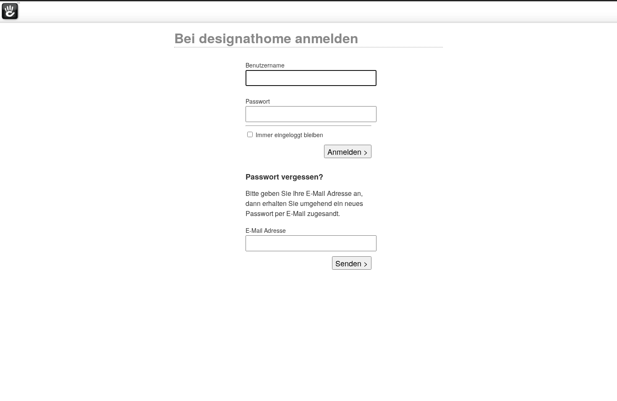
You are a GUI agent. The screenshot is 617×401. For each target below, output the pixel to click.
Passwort (258, 101)
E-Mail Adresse (266, 230)
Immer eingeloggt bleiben (289, 134)
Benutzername (265, 65)
